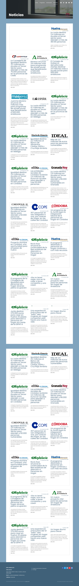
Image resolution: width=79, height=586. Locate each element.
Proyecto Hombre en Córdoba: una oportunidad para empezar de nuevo (19, 246)
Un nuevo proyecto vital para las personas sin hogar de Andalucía (59, 283)
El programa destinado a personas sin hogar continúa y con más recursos (59, 247)
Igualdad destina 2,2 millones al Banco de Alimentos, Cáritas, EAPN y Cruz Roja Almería (39, 144)
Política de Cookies (69, 581)
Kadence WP (27, 581)
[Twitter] (63, 2)
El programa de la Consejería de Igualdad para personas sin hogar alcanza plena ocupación (19, 283)
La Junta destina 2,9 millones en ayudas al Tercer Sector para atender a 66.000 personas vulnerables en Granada (59, 178)
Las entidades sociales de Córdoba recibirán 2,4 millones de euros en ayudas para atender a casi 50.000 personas (39, 177)
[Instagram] (66, 2)
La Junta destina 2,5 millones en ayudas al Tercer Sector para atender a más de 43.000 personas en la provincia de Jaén (59, 107)
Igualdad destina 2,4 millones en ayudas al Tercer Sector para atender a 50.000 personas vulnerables (19, 213)
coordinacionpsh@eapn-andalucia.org (16, 575)
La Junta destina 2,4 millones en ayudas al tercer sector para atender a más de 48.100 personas (59, 37)
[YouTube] (69, 2)
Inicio (36, 2)
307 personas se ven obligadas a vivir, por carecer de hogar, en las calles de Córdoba (39, 216)
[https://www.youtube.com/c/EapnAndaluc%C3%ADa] (70, 568)
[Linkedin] (71, 2)
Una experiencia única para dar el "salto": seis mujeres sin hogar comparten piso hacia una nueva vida (39, 316)
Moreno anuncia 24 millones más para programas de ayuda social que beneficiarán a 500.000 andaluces (39, 67)
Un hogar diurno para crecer (58, 312)
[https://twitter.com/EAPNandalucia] (65, 568)
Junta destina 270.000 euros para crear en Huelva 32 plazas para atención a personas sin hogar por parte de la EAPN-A (18, 318)
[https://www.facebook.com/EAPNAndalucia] (63, 568)
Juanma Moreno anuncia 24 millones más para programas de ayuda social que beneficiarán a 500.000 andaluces (19, 107)
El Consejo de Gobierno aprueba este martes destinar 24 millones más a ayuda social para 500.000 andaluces (59, 68)
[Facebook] (61, 2)
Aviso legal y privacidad (61, 581)
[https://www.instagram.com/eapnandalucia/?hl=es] (67, 568)
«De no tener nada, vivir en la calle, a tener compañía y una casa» (38, 281)
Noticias (55, 2)
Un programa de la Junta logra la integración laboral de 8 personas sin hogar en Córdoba (59, 215)
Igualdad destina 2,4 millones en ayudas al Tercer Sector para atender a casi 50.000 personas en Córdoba (18, 178)
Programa (42, 2)
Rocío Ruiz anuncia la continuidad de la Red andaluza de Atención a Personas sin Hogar (39, 249)
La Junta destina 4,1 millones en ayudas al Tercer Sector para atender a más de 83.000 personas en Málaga (39, 111)
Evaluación (49, 2)
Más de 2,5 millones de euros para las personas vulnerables (59, 142)
